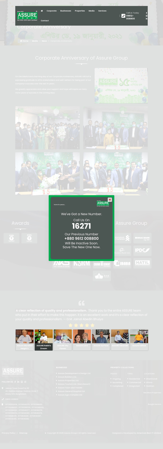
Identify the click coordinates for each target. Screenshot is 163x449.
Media (92, 11)
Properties (80, 11)
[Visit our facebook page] (146, 13)
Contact (45, 20)
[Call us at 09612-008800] (131, 15)
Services (102, 11)
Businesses (65, 11)
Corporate (52, 11)
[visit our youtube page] (146, 16)
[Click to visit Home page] (42, 11)
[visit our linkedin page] (146, 18)
